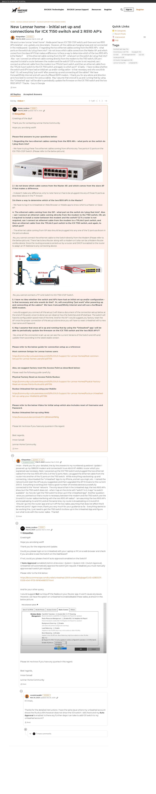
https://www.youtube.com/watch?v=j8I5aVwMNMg (35, 417)
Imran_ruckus (23, 108)
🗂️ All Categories (119, 31)
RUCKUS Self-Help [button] (120, 49)
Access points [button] (118, 57)
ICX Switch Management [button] (122, 60)
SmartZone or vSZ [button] (120, 52)
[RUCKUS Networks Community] (19, 9)
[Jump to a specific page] (106, 101)
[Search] (122, 10)
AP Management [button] (128, 54)
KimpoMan (20, 37)
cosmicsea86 (36, 695)
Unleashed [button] (133, 63)
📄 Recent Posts (119, 34)
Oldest (20, 101)
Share (13, 88)
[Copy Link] (42, 39)
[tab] (15, 94)
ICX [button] (116, 54)
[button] (57, 168)
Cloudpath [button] (136, 52)
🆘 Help (115, 40)
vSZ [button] (141, 54)
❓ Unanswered (129, 37)
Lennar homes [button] (119, 63)
